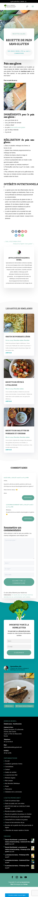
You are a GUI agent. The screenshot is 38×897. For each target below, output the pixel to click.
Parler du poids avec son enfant (14, 803)
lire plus (9, 352)
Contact (7, 769)
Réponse (28, 497)
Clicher (25, 884)
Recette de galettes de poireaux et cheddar (18, 814)
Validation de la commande (13, 792)
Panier (7, 786)
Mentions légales (10, 778)
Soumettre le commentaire (19, 582)
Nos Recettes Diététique (12, 783)
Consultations (9, 766)
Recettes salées (19, 34)
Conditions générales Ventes (13, 764)
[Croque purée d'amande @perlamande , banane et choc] (19, 688)
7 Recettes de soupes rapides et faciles (17, 830)
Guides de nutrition (10, 772)
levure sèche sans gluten (17, 127)
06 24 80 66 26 (8, 741)
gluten (30, 67)
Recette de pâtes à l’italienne (14, 811)
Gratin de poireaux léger (18, 337)
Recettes (26, 340)
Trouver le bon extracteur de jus (14, 822)
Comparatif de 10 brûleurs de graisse (16, 819)
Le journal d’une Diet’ (11, 775)
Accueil (7, 761)
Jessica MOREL (15, 51)
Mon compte (9, 780)
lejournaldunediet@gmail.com (13, 747)
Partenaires (8, 789)
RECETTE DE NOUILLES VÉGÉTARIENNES (17, 817)
